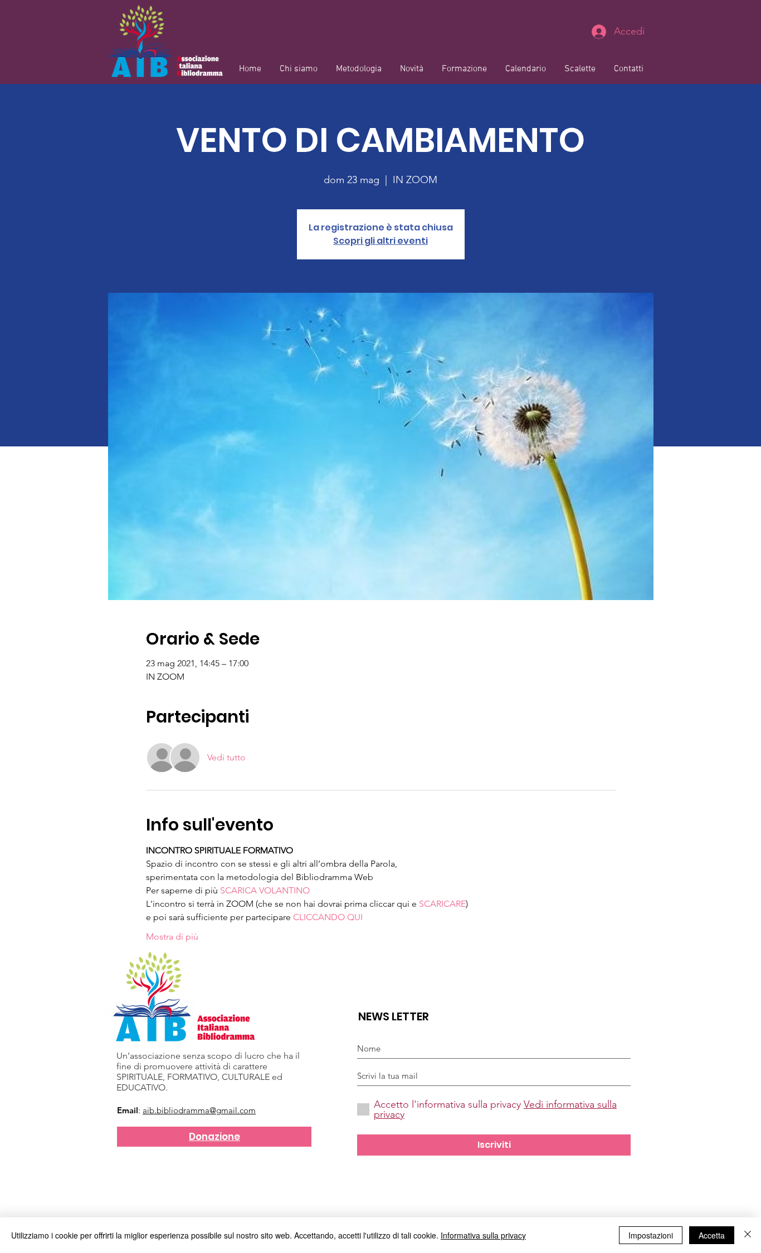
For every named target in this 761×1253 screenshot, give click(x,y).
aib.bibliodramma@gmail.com (199, 1110)
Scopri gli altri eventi (380, 240)
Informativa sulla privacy (483, 1235)
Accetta (712, 1235)
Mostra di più (172, 936)
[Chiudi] (747, 1235)
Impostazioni (650, 1235)
